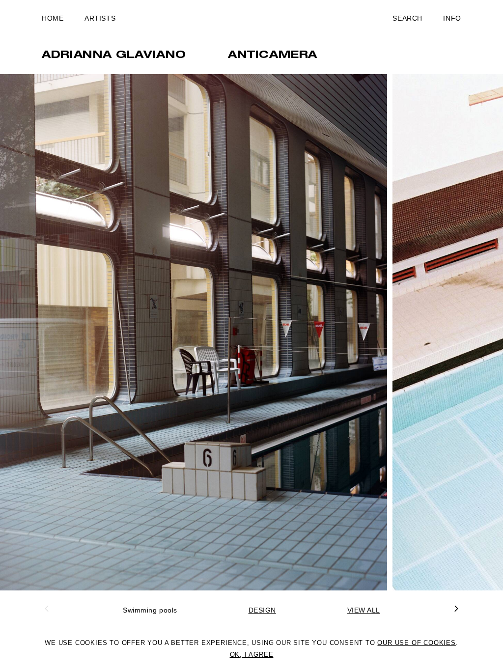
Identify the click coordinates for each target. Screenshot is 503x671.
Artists (99, 18)
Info (452, 18)
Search (407, 18)
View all (363, 610)
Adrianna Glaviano (114, 55)
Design (262, 610)
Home (52, 18)
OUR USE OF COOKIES (416, 642)
